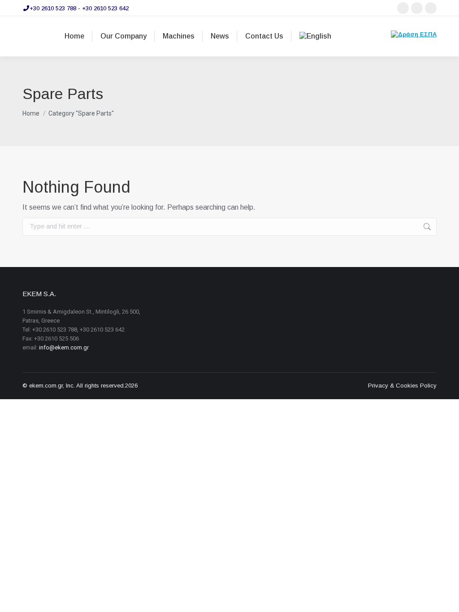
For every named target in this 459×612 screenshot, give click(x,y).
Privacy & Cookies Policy (402, 385)
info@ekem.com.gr (64, 347)
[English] (315, 36)
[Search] (378, 36)
